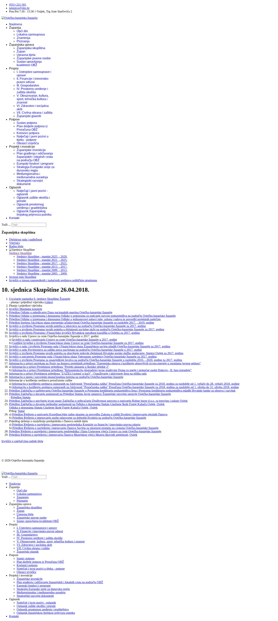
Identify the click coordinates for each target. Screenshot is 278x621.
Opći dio (22, 31)
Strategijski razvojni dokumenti (30, 182)
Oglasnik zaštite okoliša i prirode (36, 606)
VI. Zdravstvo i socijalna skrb (34, 544)
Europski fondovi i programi (35, 163)
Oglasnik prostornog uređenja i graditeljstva (32, 206)
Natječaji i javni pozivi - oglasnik (36, 602)
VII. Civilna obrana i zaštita (34, 112)
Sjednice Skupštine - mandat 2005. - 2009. (42, 273)
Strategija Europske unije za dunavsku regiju (35, 168)
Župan (21, 51)
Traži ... (6, 224)
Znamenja (23, 37)
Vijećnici (14, 243)
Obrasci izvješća (28, 143)
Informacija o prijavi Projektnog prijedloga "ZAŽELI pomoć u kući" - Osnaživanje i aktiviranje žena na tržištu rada (78, 373)
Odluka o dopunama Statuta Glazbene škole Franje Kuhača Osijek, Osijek (53, 407)
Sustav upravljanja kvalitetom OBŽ (29, 63)
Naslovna (15, 24)
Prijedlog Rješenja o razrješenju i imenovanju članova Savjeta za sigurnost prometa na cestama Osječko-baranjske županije (85, 428)
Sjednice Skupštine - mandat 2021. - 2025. (42, 260)
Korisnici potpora (28, 133)
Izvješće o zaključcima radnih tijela (22, 441)
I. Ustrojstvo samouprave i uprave (37, 527)
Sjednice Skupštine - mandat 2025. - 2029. (42, 256)
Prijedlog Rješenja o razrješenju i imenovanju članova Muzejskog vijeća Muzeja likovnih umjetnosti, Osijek (73, 434)
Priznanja (23, 41)
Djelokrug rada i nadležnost (25, 239)
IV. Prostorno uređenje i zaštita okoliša (32, 90)
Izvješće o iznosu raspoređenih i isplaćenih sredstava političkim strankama (53, 280)
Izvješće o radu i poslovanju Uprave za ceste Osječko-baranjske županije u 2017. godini (64, 339)
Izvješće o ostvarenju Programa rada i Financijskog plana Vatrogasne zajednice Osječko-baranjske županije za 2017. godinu (83, 356)
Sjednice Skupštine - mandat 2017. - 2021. (42, 263)
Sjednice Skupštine (20, 253)
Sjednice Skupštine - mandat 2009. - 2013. (42, 270)
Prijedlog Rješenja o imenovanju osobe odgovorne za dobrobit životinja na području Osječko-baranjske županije (79, 417)
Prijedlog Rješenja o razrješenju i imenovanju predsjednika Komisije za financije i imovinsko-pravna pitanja (76, 424)
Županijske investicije (31, 150)
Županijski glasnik (29, 116)
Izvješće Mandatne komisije (25, 309)
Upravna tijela (26, 54)
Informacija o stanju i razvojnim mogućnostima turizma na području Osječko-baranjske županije (66, 377)
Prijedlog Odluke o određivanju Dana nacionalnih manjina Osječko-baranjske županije (60, 312)
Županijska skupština (31, 48)
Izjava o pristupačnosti (15, 466)
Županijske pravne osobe (34, 58)
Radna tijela (16, 246)
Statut (21, 411)
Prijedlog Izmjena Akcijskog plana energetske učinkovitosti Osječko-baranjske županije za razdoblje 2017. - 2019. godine (81, 322)
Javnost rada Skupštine (22, 276)
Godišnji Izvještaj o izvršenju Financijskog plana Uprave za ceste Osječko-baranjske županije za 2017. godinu (78, 343)
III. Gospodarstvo (28, 85)
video (48, 302)
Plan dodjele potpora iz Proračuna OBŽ (32, 128)
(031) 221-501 (17, 4)
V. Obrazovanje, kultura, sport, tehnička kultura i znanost (33, 99)
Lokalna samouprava (31, 34)
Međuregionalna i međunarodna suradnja (32, 175)
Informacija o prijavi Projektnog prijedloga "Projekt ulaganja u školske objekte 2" (60, 366)
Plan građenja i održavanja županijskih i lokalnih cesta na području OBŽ (35, 157)
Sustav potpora (27, 122)
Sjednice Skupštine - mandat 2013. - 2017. (42, 266)
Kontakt (14, 218)
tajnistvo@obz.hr (19, 8)
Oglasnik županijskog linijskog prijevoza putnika (34, 213)
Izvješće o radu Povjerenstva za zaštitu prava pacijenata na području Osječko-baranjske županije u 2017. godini (75, 349)
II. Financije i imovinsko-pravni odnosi (33, 80)
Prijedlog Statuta (20, 397)
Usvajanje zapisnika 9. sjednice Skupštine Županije (39, 298)
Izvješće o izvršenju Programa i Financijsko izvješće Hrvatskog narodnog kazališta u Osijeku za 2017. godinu (74, 332)
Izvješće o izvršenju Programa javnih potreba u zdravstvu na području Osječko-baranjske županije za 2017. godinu (77, 326)
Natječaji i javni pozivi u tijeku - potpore (32, 138)
